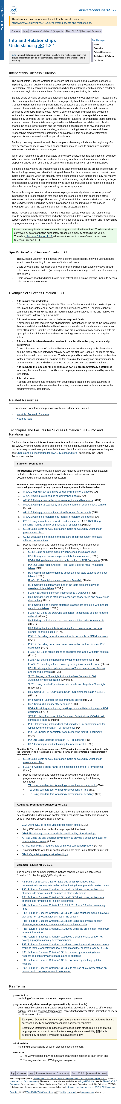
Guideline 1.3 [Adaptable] (46, 31)
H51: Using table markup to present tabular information (58, 556)
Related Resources (102, 52)
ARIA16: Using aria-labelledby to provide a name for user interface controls (65, 504)
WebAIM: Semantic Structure (33, 414)
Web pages (55, 1060)
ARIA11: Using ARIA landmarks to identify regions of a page (56, 491)
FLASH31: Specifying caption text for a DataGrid (55, 580)
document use (87, 1092)
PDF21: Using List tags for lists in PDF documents (56, 740)
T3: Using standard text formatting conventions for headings (61, 794)
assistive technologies (50, 1011)
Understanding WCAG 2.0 (97, 10)
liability (63, 1092)
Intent (96, 44)
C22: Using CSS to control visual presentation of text (51, 825)
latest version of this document (24, 1081)
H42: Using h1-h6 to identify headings (49, 704)
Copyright (14, 1092)
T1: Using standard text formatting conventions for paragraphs (62, 785)
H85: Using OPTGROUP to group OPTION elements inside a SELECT (67, 692)
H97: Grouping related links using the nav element (56, 744)
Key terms (98, 60)
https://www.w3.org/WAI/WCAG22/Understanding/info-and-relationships (51, 23)
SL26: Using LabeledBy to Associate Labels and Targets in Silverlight (66, 684)
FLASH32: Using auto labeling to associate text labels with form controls (68, 652)
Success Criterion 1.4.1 (39, 236)
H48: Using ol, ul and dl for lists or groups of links (55, 699)
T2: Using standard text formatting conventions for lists (58, 789)
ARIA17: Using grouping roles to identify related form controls (57, 512)
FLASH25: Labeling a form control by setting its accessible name (64, 664)
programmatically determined (51, 58)
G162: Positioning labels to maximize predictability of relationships (59, 833)
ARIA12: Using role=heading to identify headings (50, 496)
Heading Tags (24, 418)
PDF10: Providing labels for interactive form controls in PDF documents (68, 636)
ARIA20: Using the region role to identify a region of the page (57, 516)
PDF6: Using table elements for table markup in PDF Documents (64, 560)
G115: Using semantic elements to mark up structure (52, 521)
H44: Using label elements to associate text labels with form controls (66, 620)
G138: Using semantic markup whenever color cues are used (62, 552)
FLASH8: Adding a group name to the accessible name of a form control (63, 766)
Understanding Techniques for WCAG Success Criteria (47, 453)
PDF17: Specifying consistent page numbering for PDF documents (65, 732)
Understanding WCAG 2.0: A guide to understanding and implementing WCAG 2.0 (70, 1078)
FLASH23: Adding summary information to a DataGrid (58, 592)
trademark (72, 1092)
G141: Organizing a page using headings (45, 854)
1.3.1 (14, 55)
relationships (70, 55)
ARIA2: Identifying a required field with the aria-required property (57, 845)
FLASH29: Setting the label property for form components (60, 659)
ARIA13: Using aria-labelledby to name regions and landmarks (58, 500)
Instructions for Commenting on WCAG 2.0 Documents (90, 1087)
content (40, 998)
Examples (98, 48)
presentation (24, 58)
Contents (16, 31)
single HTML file (86, 1081)
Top (12, 1073)
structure (56, 55)
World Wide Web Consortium (39, 1092)
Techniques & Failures (104, 56)
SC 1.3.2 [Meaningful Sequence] (83, 31)
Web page (54, 1055)
